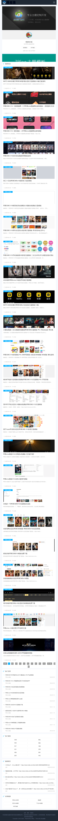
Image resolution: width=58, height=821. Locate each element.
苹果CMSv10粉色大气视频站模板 (13, 728)
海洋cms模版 (15, 803)
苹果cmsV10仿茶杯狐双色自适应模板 (14, 693)
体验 (15, 752)
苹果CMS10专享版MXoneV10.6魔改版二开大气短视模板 (19, 675)
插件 (39, 752)
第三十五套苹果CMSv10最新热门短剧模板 (17, 180)
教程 (28, 813)
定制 (39, 749)
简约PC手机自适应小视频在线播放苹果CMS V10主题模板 (22, 404)
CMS (15, 739)
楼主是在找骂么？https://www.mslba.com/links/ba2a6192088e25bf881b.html (24, 777)
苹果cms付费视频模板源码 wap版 (13, 699)
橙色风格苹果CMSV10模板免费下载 (15, 553)
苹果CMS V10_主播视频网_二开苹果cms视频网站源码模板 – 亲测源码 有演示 (28, 106)
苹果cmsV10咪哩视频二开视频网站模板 (15, 722)
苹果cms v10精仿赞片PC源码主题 (14, 628)
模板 (39, 743)
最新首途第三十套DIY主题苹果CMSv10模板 (16, 710)
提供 (15, 755)
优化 (39, 755)
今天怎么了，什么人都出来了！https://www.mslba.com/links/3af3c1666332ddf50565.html (27, 765)
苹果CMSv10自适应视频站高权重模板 (15, 687)
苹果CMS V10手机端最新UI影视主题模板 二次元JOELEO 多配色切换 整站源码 (28, 255)
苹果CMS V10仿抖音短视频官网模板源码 (17, 156)
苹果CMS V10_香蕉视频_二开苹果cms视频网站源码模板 (22, 131)
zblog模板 (43, 818)
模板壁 (39, 800)
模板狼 (31, 813)
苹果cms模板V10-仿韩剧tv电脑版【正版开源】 (19, 454)
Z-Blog (32, 818)
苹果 (15, 743)
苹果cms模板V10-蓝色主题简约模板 (15, 479)
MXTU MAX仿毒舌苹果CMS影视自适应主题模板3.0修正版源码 (24, 81)
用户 (15, 746)
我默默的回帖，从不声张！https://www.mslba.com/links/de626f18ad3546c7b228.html (26, 771)
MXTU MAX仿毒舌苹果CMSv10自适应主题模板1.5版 (21, 305)
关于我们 (33, 47)
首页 (25, 813)
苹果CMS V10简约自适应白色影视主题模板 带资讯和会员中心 (24, 230)
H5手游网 (15, 806)
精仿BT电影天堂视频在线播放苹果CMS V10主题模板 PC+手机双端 (25, 379)
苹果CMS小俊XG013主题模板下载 (14, 704)
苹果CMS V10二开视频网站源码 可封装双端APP (17, 681)
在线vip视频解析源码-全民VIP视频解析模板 (17, 653)
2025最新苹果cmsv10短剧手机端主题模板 (17, 280)
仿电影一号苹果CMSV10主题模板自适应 (16, 504)
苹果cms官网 (15, 800)
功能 (39, 746)
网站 (39, 739)
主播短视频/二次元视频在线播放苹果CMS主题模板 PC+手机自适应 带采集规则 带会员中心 (28, 330)
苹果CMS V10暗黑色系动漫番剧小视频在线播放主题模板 (22, 205)
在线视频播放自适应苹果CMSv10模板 (16, 578)
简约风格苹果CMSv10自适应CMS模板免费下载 (19, 603)
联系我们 (25, 47)
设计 (15, 749)
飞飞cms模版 (39, 803)
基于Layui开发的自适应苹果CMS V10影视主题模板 (20, 429)
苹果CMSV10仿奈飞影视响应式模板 (14, 716)
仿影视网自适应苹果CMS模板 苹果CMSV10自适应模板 (21, 528)
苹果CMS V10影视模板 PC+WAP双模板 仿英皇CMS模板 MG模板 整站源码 (28, 354)
